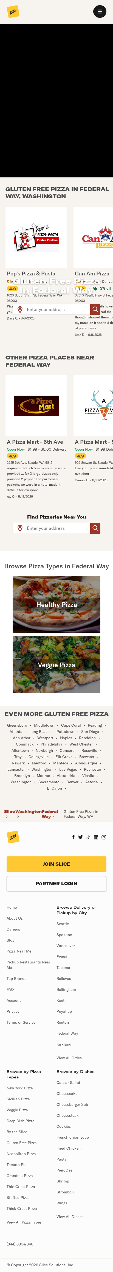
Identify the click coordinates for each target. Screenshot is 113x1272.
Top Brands (16, 978)
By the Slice (17, 1131)
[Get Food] (95, 309)
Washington (28, 811)
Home (12, 907)
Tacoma (63, 967)
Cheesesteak (67, 1115)
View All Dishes (69, 1216)
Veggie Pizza (17, 1109)
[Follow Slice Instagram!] (103, 838)
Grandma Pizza (20, 1175)
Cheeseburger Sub (72, 1104)
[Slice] (13, 12)
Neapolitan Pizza (21, 1153)
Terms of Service (21, 1022)
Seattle (62, 923)
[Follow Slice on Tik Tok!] (88, 838)
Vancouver (65, 945)
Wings (61, 1203)
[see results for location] (20, 309)
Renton (62, 1022)
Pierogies (64, 1170)
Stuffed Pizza (18, 1197)
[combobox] (59, 309)
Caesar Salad (68, 1082)
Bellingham (66, 989)
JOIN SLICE (56, 864)
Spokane (64, 934)
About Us (15, 918)
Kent (60, 1000)
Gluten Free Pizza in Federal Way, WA (81, 814)
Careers (13, 929)
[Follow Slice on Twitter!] (80, 838)
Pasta (61, 1159)
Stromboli (65, 1192)
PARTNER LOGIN (56, 883)
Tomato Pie (16, 1164)
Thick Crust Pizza (22, 1208)
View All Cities (69, 1057)
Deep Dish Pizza (21, 1120)
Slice (9, 811)
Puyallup (64, 1011)
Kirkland (63, 1044)
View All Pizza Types (24, 1222)
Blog (10, 940)
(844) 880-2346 (20, 1244)
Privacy (13, 1011)
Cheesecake (66, 1093)
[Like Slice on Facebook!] (73, 838)
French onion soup (72, 1137)
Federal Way (50, 814)
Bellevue (63, 978)
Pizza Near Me (19, 951)
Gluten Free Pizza (22, 1142)
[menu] (99, 11)
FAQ (10, 989)
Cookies (63, 1126)
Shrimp (62, 1181)
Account (14, 1000)
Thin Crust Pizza (21, 1186)
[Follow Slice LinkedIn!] (96, 838)
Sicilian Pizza (18, 1099)
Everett (62, 956)
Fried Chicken (68, 1148)
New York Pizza (20, 1088)
